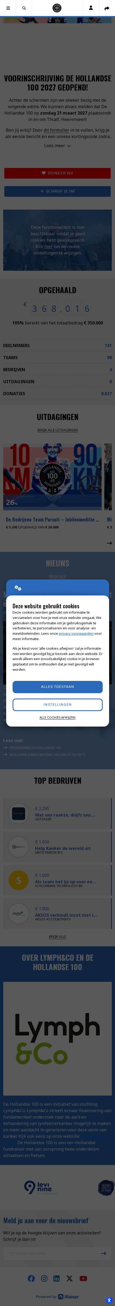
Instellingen (57, 705)
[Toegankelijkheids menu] (109, 1300)
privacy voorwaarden (76, 633)
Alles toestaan (57, 687)
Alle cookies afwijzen (57, 717)
